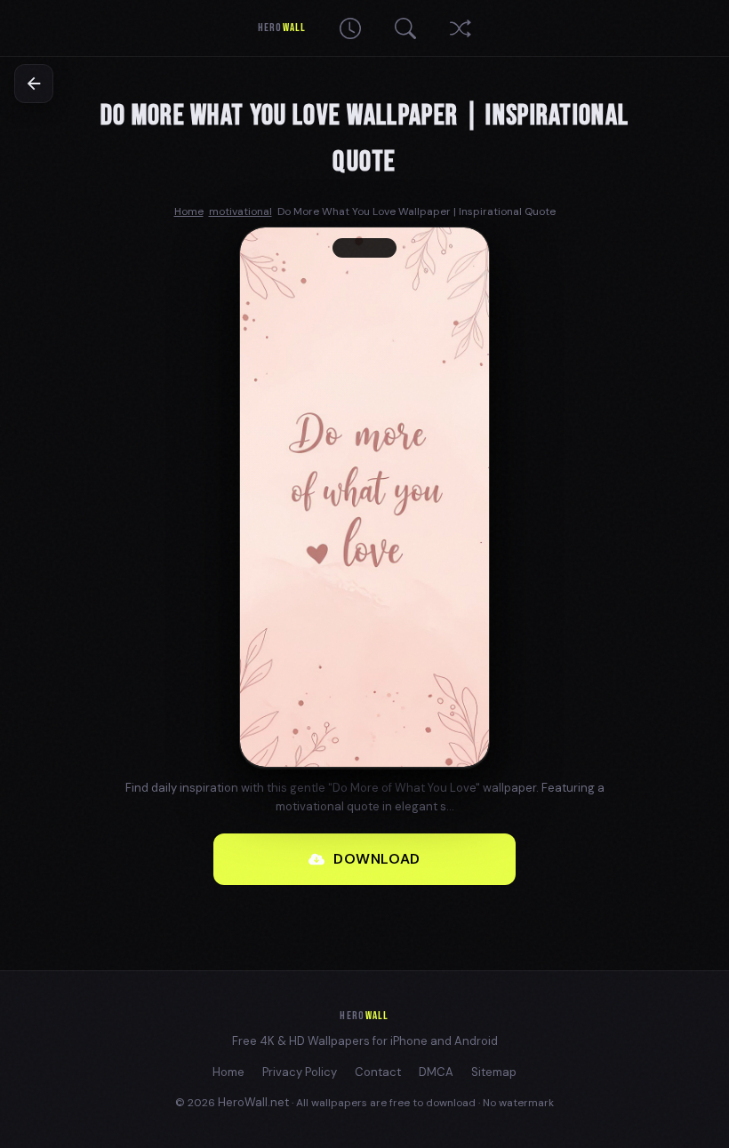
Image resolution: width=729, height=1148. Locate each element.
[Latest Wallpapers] (350, 28)
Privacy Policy (299, 1072)
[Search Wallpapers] (405, 28)
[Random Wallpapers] (460, 28)
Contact (378, 1072)
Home (228, 1072)
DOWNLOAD (377, 858)
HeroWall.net (253, 1102)
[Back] (33, 83)
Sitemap (494, 1072)
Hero (281, 27)
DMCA (436, 1072)
